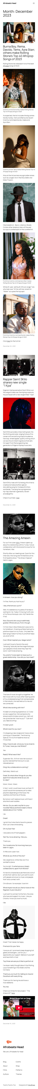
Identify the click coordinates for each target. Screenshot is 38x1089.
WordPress (31, 1085)
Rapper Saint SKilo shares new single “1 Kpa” (15, 382)
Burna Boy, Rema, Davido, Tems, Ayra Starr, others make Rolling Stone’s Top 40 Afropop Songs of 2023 (19, 53)
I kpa (17, 498)
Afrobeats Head (9, 3)
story (18, 542)
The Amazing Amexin (16, 538)
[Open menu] (34, 3)
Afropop (6, 66)
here (8, 341)
